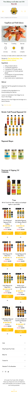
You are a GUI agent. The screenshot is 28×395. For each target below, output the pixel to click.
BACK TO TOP (14, 391)
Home (2, 17)
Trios (14, 200)
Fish (7, 105)
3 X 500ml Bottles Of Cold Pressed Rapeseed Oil (20, 320)
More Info (14, 4)
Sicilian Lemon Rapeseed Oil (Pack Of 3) (20, 287)
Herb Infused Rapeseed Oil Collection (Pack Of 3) (20, 222)
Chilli (5, 105)
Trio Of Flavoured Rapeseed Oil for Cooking (7, 222)
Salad (10, 105)
